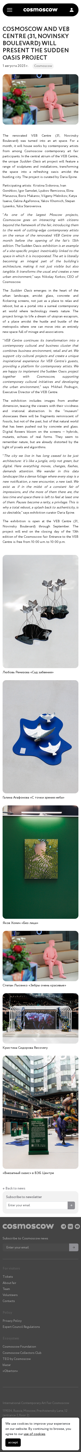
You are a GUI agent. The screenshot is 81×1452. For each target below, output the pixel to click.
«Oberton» (10, 1371)
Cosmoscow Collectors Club (22, 1353)
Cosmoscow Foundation (19, 1347)
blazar (7, 1365)
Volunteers (10, 1295)
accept (13, 1442)
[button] (71, 9)
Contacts (9, 1301)
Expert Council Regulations (21, 1327)
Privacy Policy (12, 1321)
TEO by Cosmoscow (17, 1359)
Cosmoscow (43, 65)
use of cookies (34, 1434)
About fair (9, 1283)
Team (6, 1289)
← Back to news (14, 1188)
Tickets (8, 1277)
